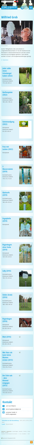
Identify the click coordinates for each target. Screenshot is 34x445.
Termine (25, 431)
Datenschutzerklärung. (19, 444)
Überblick (5, 60)
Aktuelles (20, 431)
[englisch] (17, 1)
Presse (28, 431)
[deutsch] (15, 1)
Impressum (9, 444)
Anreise (2, 432)
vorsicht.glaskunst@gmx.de (13, 409)
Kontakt (6, 432)
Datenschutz (9, 431)
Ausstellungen (15, 431)
